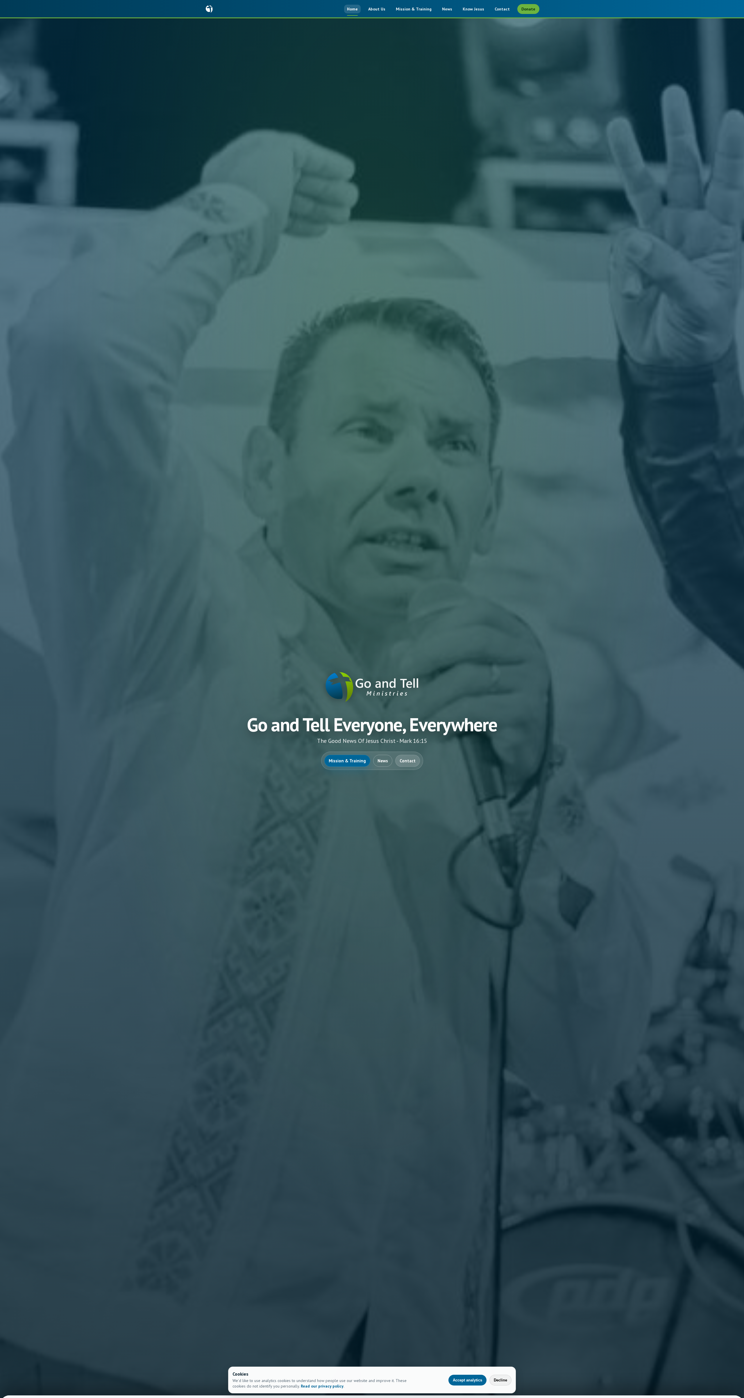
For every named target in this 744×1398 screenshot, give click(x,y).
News (447, 9)
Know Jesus (473, 9)
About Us (376, 9)
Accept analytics (467, 1380)
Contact (502, 9)
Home (352, 9)
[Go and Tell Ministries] (209, 9)
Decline (500, 1380)
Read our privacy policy (322, 1386)
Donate (528, 9)
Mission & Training (414, 9)
